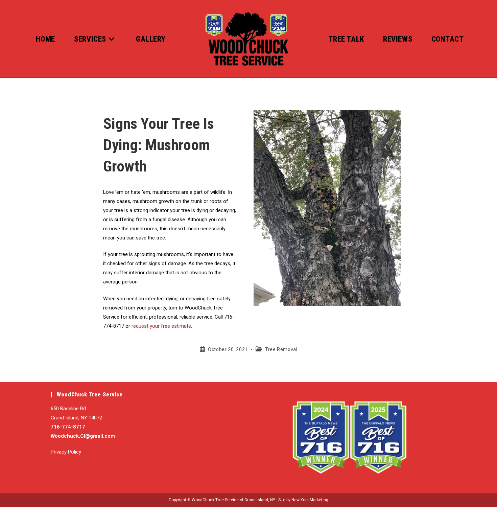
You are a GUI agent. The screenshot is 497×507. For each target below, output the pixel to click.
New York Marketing (309, 500)
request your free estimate (161, 326)
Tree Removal (281, 349)
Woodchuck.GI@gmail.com (83, 436)
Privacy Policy (66, 452)
